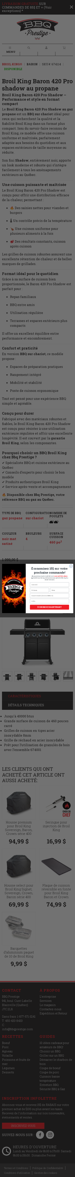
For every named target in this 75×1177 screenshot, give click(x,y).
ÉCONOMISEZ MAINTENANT (49, 607)
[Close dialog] (70, 566)
